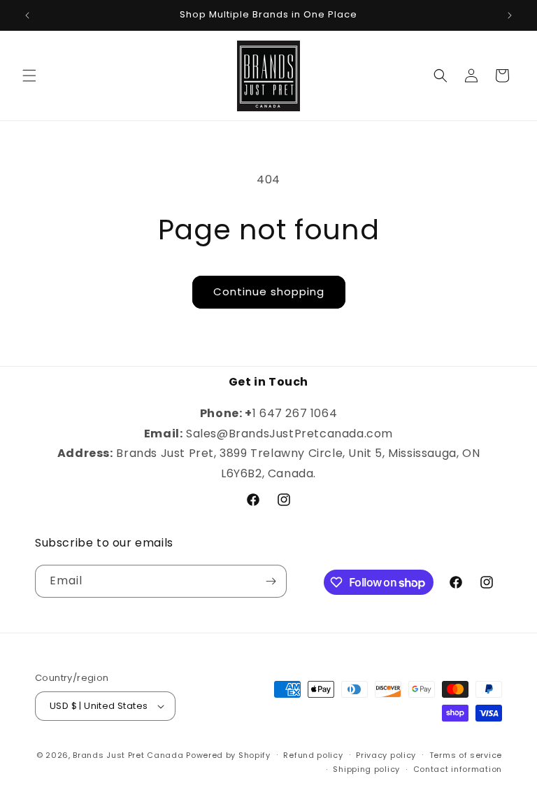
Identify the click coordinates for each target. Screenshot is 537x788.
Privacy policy (386, 755)
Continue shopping (268, 291)
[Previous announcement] (27, 15)
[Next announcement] (509, 15)
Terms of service (465, 755)
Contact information (457, 769)
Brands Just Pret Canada (128, 755)
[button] (29, 75)
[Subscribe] (270, 581)
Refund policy (313, 755)
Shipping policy (366, 769)
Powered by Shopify (228, 755)
